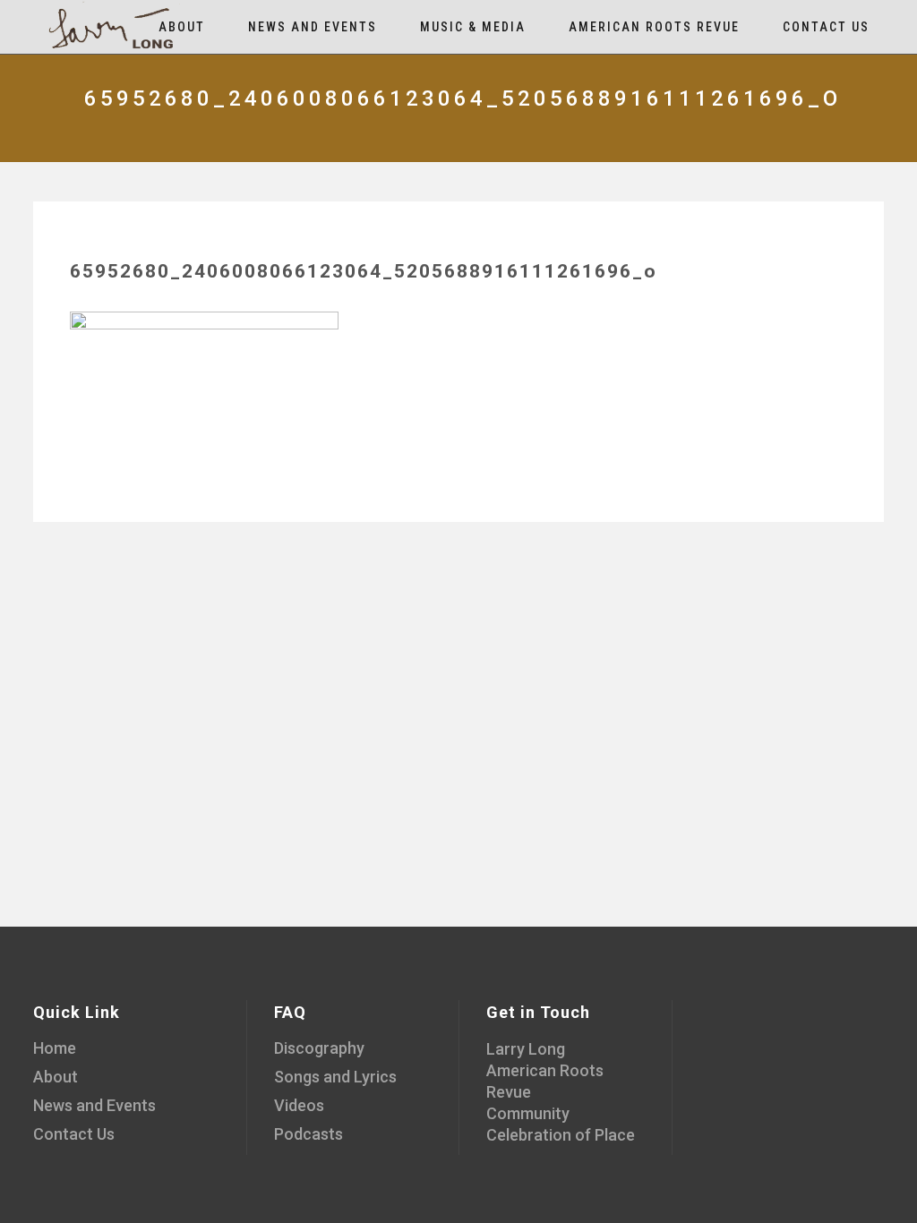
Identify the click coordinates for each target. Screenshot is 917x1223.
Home (54, 1048)
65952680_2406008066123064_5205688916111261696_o (363, 271)
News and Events (94, 1105)
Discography (319, 1048)
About (55, 1076)
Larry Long (525, 1048)
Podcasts (308, 1134)
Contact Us (74, 1134)
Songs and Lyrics (335, 1076)
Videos (299, 1105)
